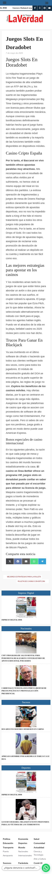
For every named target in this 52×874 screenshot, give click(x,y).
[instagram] (44, 8)
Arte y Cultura (40, 859)
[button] (46, 868)
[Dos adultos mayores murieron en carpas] (26, 716)
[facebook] (34, 8)
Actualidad (39, 847)
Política (6, 839)
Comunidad (39, 843)
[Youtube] (49, 8)
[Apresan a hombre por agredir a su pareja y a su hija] (26, 743)
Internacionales (25, 855)
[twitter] (39, 8)
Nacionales (23, 851)
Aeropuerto (8, 855)
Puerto (6, 851)
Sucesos (7, 863)
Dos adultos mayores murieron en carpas (23, 729)
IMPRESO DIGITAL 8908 (12, 620)
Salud (36, 839)
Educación (8, 843)
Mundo (21, 847)
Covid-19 (38, 863)
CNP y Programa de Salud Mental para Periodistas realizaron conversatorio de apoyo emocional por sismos (23, 658)
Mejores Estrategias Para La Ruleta (24, 577)
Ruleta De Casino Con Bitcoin (31, 581)
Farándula (23, 863)
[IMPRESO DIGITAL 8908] (26, 607)
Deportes (22, 843)
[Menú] (4, 3)
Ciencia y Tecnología (38, 853)
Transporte (8, 847)
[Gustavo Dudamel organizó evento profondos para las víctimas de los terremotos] (26, 809)
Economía (23, 839)
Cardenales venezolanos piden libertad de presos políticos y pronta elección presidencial (24, 691)
